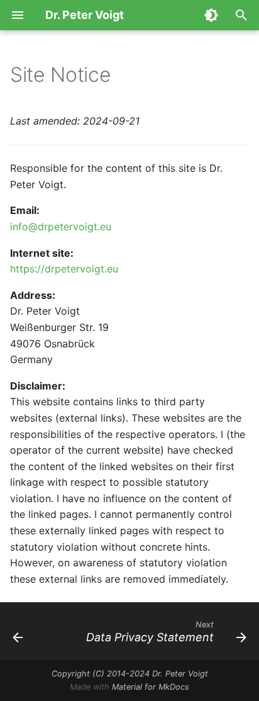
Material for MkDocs (150, 687)
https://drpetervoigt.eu (64, 268)
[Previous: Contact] (18, 631)
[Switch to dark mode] (211, 15)
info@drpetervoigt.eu (60, 226)
